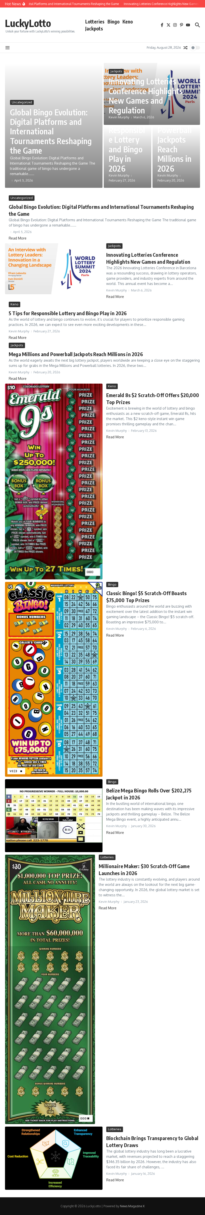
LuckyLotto (28, 23)
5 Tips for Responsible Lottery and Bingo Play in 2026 (127, 144)
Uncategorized (22, 102)
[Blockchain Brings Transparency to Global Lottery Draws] (53, 1158)
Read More (17, 238)
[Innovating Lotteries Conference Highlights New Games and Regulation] (53, 268)
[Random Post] (186, 48)
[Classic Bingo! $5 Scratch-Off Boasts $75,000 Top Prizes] (53, 679)
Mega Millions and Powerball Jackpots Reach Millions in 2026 (175, 134)
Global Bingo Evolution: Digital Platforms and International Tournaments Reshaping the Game (51, 131)
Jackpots (94, 28)
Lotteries (94, 21)
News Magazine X (132, 1206)
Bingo (114, 21)
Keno (127, 21)
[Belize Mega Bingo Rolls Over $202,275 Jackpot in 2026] (53, 815)
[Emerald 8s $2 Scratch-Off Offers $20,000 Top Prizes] (53, 481)
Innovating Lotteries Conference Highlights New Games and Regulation (146, 95)
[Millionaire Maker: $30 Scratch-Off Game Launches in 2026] (50, 989)
